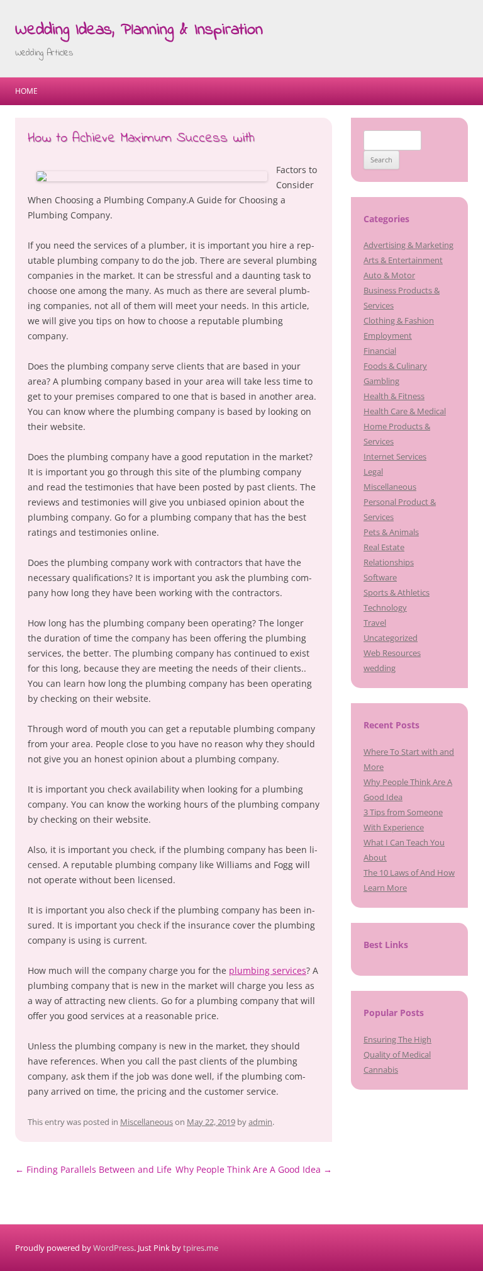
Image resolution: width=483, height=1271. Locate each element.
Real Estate (384, 547)
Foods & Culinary (395, 365)
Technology (385, 607)
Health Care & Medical (405, 411)
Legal (373, 471)
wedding (380, 668)
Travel (375, 622)
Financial (380, 350)
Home (26, 91)
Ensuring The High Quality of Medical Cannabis (397, 1054)
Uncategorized (391, 637)
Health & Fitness (394, 396)
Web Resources (392, 652)
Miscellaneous (146, 1121)
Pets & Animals (391, 532)
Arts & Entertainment (403, 260)
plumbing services (267, 970)
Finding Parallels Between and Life (93, 1169)
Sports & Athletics (397, 592)
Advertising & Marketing (408, 245)
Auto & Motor (389, 275)
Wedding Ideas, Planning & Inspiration (139, 30)
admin (260, 1121)
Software (380, 577)
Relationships (389, 562)
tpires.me (200, 1247)
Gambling (381, 381)
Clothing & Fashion (399, 320)
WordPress (113, 1247)
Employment (388, 335)
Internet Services (395, 456)
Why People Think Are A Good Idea (253, 1169)
